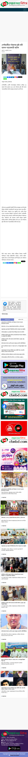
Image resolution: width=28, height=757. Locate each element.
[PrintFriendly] (5, 77)
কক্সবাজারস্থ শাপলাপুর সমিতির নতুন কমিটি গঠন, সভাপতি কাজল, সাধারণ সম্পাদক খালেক (12, 350)
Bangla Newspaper (14, 755)
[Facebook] (8, 77)
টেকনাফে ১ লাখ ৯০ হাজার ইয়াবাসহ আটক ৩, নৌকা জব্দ (12, 326)
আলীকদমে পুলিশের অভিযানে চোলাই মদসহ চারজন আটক (12, 354)
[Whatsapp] (5, 79)
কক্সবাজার (4, 497)
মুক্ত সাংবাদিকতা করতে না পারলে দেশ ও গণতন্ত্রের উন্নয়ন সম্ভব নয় (13, 660)
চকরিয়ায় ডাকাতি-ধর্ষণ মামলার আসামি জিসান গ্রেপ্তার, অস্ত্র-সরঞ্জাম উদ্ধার (13, 603)
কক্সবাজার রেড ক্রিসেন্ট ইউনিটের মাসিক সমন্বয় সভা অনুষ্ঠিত (13, 329)
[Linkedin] (12, 77)
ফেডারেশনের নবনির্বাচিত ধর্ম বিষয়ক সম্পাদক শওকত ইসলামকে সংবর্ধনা (12, 489)
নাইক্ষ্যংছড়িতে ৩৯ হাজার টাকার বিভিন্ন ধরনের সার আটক (12, 332)
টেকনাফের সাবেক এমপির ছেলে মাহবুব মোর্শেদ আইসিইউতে (13, 343)
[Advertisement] (14, 27)
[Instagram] (16, 77)
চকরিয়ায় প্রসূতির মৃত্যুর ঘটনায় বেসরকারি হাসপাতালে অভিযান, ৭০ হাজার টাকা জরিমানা (12, 575)
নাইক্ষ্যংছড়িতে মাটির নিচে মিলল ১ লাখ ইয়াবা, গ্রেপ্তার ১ (12, 357)
